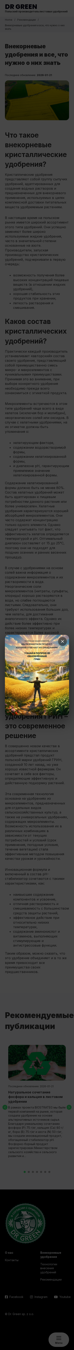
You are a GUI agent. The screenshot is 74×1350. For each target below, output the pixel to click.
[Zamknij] (62, 641)
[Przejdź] (37, 675)
